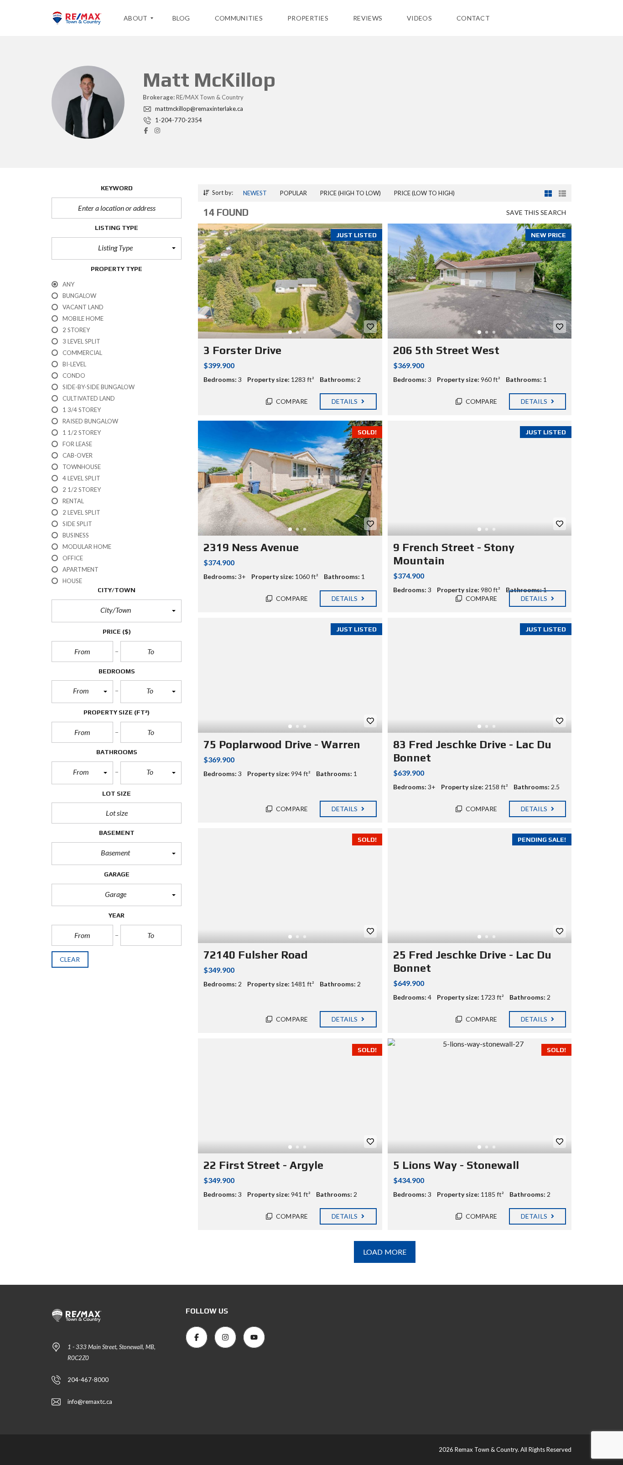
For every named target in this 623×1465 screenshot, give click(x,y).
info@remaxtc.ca (89, 1401)
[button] (117, 248)
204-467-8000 (88, 1379)
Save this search (536, 212)
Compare (291, 401)
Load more (384, 1251)
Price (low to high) (424, 193)
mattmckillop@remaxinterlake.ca (198, 108)
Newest (255, 193)
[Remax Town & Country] (77, 18)
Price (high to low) (350, 193)
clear (70, 959)
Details (345, 401)
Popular (293, 193)
